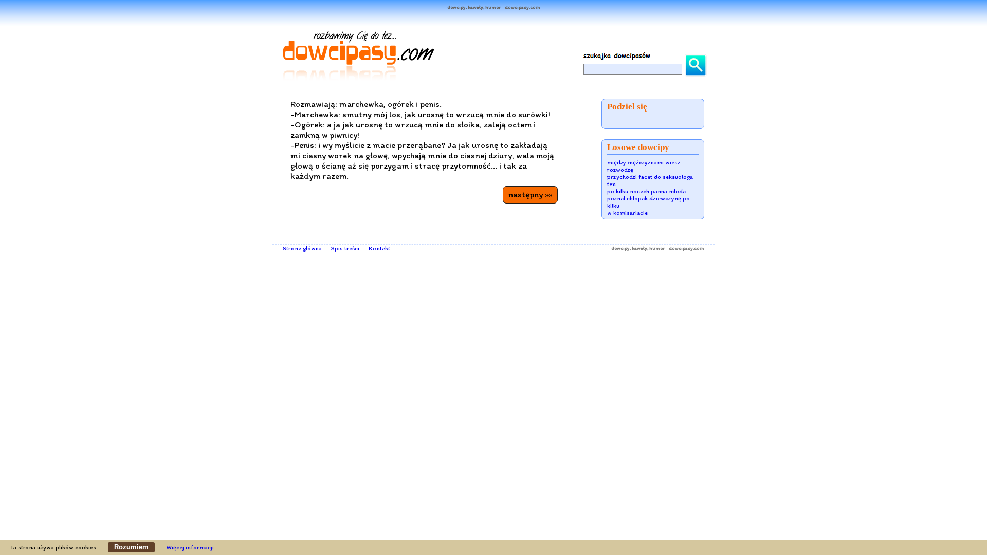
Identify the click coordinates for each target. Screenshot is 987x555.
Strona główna (302, 248)
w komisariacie (627, 212)
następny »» (530, 194)
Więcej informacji (190, 547)
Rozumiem (131, 547)
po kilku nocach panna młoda (646, 191)
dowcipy (620, 248)
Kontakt (379, 248)
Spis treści (345, 248)
